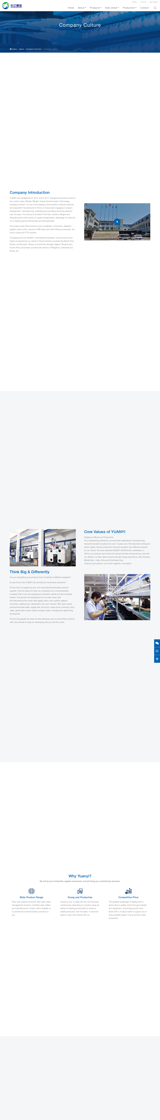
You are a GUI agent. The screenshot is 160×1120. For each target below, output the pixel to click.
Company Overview (34, 49)
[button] (155, 7)
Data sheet (111, 8)
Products (95, 8)
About (81, 8)
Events (143, 2)
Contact (144, 8)
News (134, 2)
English (155, 2)
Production (129, 8)
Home (71, 8)
